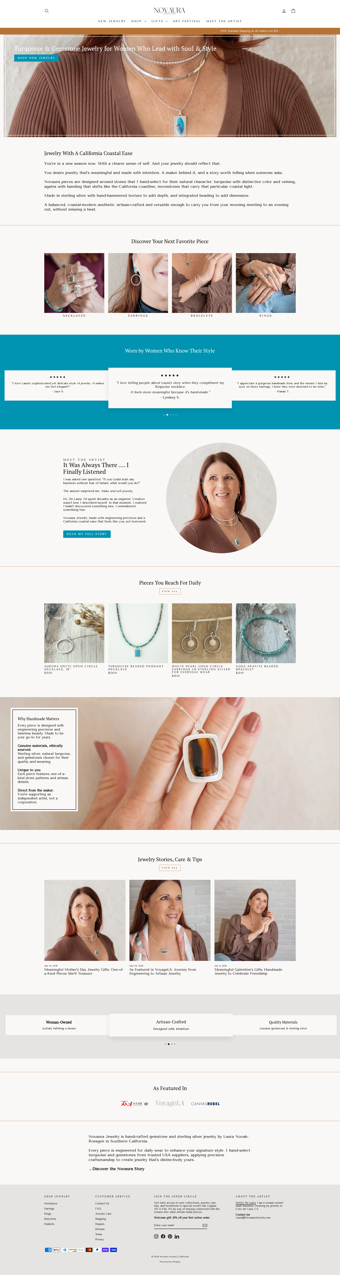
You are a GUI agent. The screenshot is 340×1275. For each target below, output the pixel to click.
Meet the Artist (224, 21)
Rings (47, 1213)
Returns (100, 1229)
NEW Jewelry (112, 21)
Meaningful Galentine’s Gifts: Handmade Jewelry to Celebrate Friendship (248, 972)
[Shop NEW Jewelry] (170, 86)
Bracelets (50, 1218)
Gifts (158, 21)
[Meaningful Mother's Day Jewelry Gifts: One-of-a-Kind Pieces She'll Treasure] (85, 920)
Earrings (49, 1208)
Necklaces (50, 1203)
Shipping (100, 1218)
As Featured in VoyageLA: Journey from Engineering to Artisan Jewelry (162, 972)
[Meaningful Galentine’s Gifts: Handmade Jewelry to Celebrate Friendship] (255, 920)
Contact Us (102, 1203)
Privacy (99, 1239)
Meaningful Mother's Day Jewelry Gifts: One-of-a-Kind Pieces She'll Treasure (84, 972)
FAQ (98, 1208)
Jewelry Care (103, 1213)
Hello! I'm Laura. (246, 1202)
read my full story (87, 534)
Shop (137, 21)
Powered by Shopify (170, 1261)
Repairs (99, 1224)
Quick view (74, 659)
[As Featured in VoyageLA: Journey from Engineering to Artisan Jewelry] (170, 920)
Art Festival (187, 21)
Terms (98, 1234)
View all (170, 591)
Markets (49, 1224)
